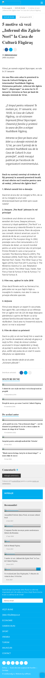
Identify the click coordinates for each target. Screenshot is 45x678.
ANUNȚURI (7, 647)
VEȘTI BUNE (7, 609)
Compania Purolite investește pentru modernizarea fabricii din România (21, 531)
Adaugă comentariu (11, 476)
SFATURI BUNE (20, 8)
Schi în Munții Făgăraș (12, 545)
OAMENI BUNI (8, 625)
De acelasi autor (10, 414)
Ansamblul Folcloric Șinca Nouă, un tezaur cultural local (22, 516)
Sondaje (8, 493)
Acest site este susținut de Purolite (22, 668)
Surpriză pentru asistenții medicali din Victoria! (19, 441)
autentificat (16, 481)
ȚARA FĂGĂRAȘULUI (11, 509)
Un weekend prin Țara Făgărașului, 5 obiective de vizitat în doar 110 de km (21, 574)
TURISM (8, 568)
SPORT (7, 540)
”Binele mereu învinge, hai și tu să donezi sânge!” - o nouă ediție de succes (21, 454)
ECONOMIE (9, 524)
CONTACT (6, 653)
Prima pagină (7, 8)
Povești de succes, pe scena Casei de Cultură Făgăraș (21, 403)
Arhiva (4, 668)
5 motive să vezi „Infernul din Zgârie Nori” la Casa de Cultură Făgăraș (21, 559)
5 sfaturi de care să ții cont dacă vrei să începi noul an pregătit (22, 389)
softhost (27, 674)
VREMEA (6, 636)
